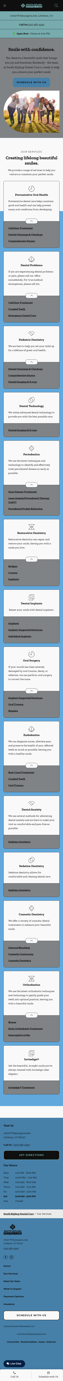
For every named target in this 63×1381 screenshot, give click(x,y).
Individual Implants (19, 636)
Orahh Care (51, 1342)
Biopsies (13, 710)
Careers (41, 1342)
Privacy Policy (13, 1342)
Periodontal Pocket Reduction (25, 508)
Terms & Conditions (29, 1342)
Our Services (11, 1273)
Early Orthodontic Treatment (25, 1028)
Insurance (9, 1304)
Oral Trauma (15, 704)
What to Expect (12, 1288)
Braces (12, 1022)
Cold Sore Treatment (20, 228)
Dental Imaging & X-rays (22, 381)
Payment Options (14, 1296)
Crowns (12, 572)
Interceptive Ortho (19, 1035)
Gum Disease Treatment (22, 491)
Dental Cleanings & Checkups (25, 234)
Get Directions (31, 1155)
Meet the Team (12, 1281)
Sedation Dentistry (19, 841)
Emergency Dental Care (22, 315)
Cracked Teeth (16, 309)
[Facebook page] (6, 1257)
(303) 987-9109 (36, 24)
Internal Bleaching (19, 947)
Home (7, 1266)
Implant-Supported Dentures (25, 629)
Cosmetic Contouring (20, 954)
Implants (13, 579)
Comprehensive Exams (21, 241)
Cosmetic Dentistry (19, 960)
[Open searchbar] (56, 5)
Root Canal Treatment (21, 772)
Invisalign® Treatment (21, 1087)
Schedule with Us (31, 82)
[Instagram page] (11, 1257)
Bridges (12, 566)
